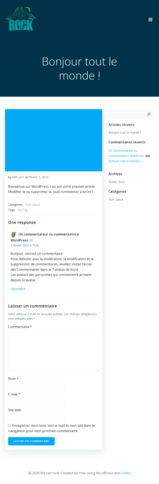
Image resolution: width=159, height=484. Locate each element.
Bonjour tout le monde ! (124, 132)
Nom (13, 378)
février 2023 (116, 182)
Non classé (32, 205)
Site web (14, 410)
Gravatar (28, 280)
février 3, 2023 (38, 177)
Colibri (126, 473)
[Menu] (150, 19)
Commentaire (20, 326)
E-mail (14, 394)
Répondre (18, 288)
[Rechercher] (149, 114)
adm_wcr (18, 177)
